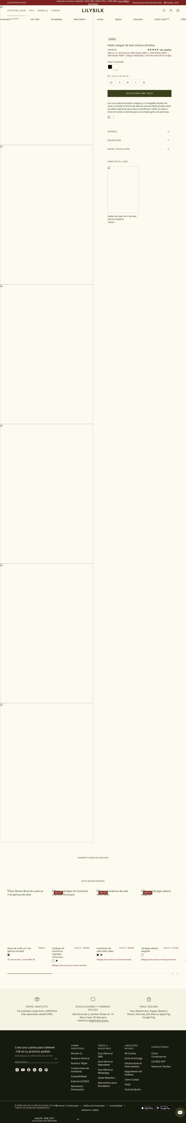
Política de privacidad (94, 1105)
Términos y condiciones (67, 1105)
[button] (139, 131)
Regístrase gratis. (99, 1020)
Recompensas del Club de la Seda (147, 2)
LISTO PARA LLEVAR (16, 10)
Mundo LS (43, 10)
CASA (31, 10)
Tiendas (55, 10)
